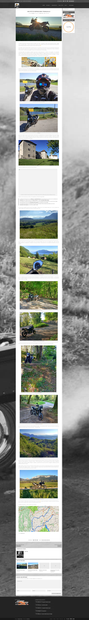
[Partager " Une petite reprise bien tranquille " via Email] (35, 540)
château (32, 198)
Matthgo (33, 13)
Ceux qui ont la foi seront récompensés (54, 570)
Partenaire (71, 5)
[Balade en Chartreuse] (44, 566)
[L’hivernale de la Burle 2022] (33, 566)
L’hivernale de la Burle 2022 (32, 570)
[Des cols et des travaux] (22, 566)
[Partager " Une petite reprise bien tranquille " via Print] (37, 540)
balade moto (54, 5)
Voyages (48, 5)
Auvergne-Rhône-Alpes (45, 200)
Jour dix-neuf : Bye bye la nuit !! (25, 1)
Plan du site (61, 618)
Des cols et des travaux (21, 570)
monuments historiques (34, 202)
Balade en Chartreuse (43, 570)
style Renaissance (38, 198)
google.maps (23, 533)
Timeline (57, 618)
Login (64, 618)
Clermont (21, 200)
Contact (54, 618)
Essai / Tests (61, 5)
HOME (44, 5)
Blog (66, 5)
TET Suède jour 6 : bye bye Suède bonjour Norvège (44, 613)
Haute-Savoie (35, 200)
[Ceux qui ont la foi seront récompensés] (55, 566)
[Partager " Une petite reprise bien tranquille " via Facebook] (33, 540)
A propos (51, 618)
